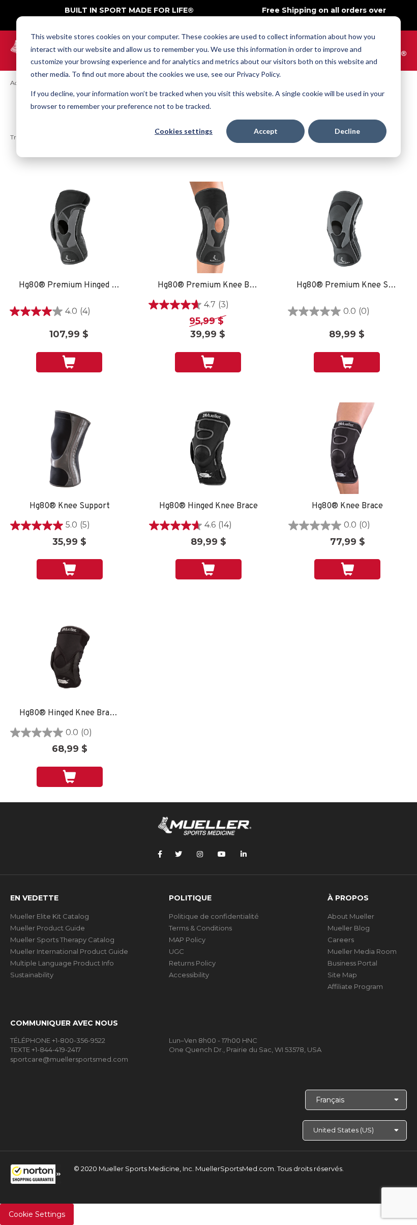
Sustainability (31, 975)
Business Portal (352, 963)
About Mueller (350, 916)
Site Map (342, 975)
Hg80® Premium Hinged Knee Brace (69, 285)
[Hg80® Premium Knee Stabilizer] (347, 227)
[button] (35, 1174)
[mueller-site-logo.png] (204, 824)
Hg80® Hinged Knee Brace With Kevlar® (69, 713)
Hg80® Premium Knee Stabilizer (346, 285)
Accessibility (189, 975)
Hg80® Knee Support (69, 506)
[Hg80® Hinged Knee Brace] (208, 448)
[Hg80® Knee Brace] (347, 448)
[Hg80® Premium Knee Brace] (207, 227)
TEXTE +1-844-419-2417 (45, 1049)
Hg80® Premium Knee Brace (208, 285)
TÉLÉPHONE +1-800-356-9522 (57, 1040)
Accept (266, 131)
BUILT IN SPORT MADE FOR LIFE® (129, 10)
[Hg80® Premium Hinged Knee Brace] (69, 227)
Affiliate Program (355, 986)
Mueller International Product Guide (69, 951)
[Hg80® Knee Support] (69, 448)
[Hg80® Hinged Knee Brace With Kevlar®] (69, 655)
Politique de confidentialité (214, 916)
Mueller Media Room (362, 951)
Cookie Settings (37, 1214)
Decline (347, 131)
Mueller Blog (348, 928)
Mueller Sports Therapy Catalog (62, 940)
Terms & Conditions (200, 928)
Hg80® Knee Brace (347, 506)
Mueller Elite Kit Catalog (49, 916)
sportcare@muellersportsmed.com (69, 1059)
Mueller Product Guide (47, 928)
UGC (176, 951)
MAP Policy (187, 940)
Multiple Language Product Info (62, 963)
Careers (340, 940)
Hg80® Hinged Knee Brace (208, 506)
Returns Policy (192, 963)
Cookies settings (184, 131)
